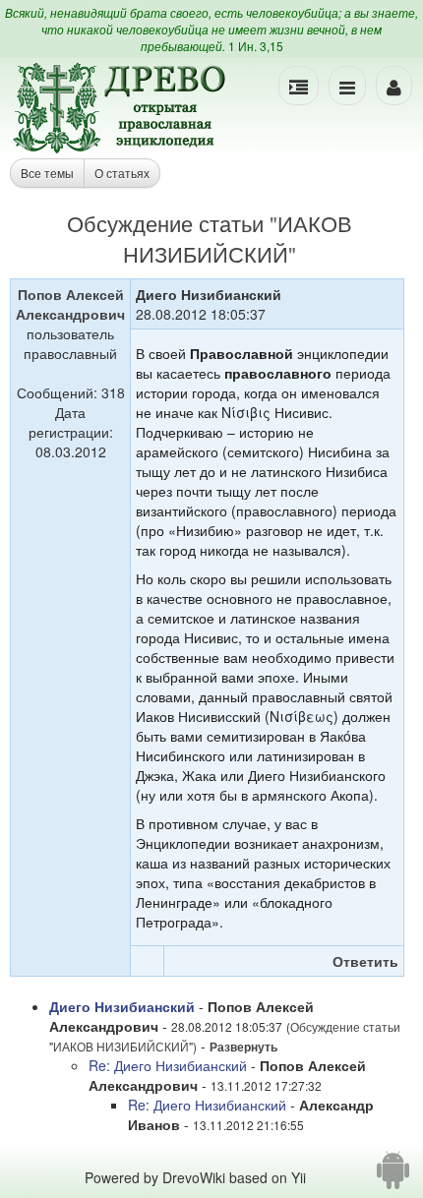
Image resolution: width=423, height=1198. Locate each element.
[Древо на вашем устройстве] (393, 1177)
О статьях (122, 172)
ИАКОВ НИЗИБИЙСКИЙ (237, 238)
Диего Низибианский (122, 1006)
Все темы (47, 172)
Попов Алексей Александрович (70, 304)
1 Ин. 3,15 (255, 45)
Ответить (365, 961)
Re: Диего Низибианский (168, 1065)
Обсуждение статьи (165, 223)
